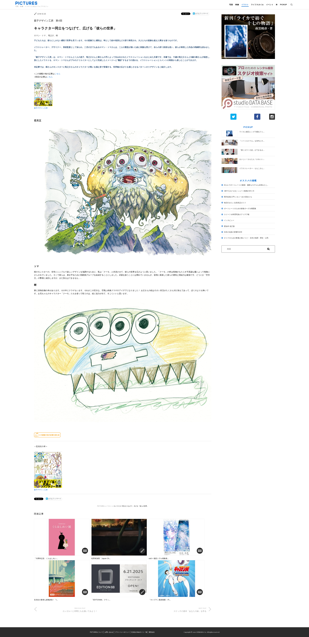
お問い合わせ (109, 632)
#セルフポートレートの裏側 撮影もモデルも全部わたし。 (246, 185)
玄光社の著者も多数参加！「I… (46, 600)
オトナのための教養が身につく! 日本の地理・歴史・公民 (246, 238)
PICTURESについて (96, 632)
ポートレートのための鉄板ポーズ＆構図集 (240, 208)
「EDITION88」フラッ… (100, 600)
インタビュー (229, 220)
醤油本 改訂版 (229, 226)
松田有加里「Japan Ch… (101, 558)
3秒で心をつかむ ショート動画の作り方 (239, 191)
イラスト (245, 4)
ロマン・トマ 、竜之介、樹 (46, 35)
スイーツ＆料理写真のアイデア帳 (236, 214)
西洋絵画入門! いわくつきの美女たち (238, 197)
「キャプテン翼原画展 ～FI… (160, 600)
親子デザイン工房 (41, 108)
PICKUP (283, 4)
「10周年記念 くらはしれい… (46, 558)
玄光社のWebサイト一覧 (139, 632)
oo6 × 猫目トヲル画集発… (159, 558)
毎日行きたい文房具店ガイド (235, 203)
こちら (57, 73)
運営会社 (152, 632)
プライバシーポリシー (122, 632)
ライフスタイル (257, 4)
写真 (231, 4)
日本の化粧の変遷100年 (233, 232)
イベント (269, 4)
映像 (237, 4)
